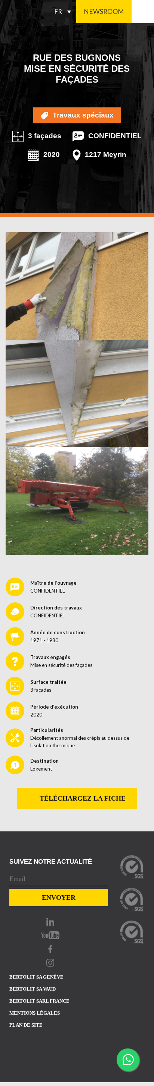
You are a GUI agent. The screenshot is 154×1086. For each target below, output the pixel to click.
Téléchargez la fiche (82, 798)
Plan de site (26, 1025)
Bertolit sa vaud (32, 989)
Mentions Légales (34, 1013)
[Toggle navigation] (143, 11)
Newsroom (104, 11)
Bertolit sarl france (39, 1001)
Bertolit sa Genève (36, 977)
